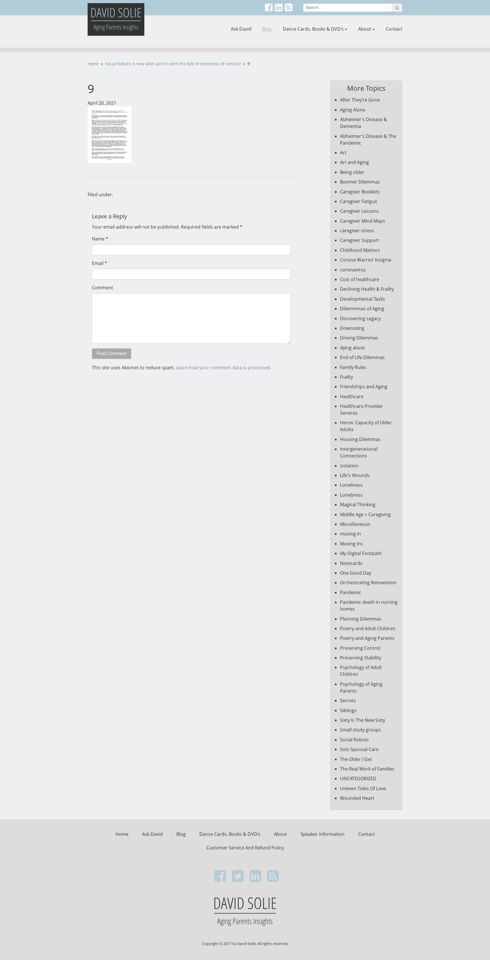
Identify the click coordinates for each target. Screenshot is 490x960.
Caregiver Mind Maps (362, 221)
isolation (349, 466)
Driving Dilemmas (359, 338)
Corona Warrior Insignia (365, 260)
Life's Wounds (355, 475)
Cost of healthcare (359, 279)
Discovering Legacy (360, 318)
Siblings (348, 710)
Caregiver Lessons (359, 211)
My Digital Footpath (361, 553)
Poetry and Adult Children (367, 628)
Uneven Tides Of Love (363, 788)
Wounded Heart (357, 798)
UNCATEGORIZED (358, 778)
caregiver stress (357, 230)
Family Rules (353, 367)
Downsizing (352, 328)
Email (98, 263)
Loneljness (351, 495)
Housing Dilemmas (360, 439)
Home (93, 63)
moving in (350, 534)
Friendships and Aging (363, 386)
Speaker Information (323, 834)
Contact (394, 29)
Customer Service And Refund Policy (245, 848)
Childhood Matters (360, 250)
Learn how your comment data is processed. (223, 367)
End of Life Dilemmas (362, 357)
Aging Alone (352, 110)
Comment (102, 287)
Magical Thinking (357, 504)
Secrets (348, 700)
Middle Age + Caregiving (365, 514)
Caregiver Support (359, 240)
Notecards (351, 563)
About (364, 29)
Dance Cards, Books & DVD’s (313, 29)
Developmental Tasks (362, 299)
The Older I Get (356, 759)
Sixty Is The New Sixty (362, 720)
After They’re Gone (360, 100)
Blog (267, 29)
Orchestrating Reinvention (368, 582)
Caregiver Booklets (360, 192)
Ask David (241, 29)
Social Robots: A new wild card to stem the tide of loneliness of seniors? (173, 63)
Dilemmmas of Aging (362, 308)
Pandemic (350, 592)
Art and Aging (354, 162)
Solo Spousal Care (359, 749)
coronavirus (353, 270)
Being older (352, 172)
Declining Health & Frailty (367, 289)
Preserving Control (360, 648)
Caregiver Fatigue (358, 201)
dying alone (352, 348)
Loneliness (351, 485)
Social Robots (354, 740)
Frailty (346, 377)
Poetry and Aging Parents (367, 638)
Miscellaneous (355, 524)
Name (98, 239)
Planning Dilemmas (360, 619)
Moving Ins (351, 544)
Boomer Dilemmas (360, 182)
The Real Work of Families (367, 769)
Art (343, 152)
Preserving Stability (360, 658)
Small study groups (360, 730)
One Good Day (355, 573)
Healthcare (352, 396)
